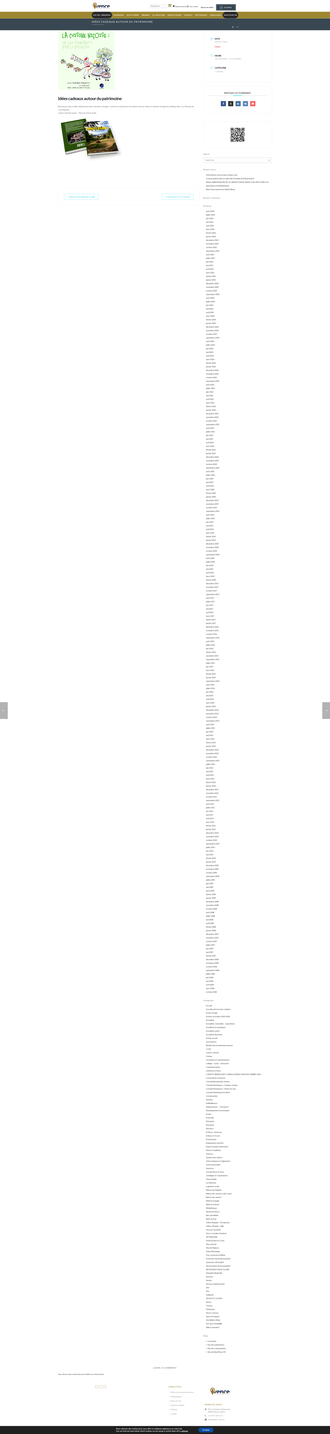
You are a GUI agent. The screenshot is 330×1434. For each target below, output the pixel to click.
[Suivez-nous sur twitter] (100, 1386)
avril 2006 (210, 985)
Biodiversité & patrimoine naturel (219, 1045)
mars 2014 (210, 703)
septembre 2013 (212, 721)
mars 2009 (210, 891)
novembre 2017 (212, 587)
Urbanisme (145, 15)
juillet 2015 (210, 663)
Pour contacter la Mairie (215, 1255)
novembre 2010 (212, 836)
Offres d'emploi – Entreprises (218, 1222)
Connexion (212, 1341)
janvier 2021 (211, 453)
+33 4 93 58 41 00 (215, 1416)
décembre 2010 (212, 833)
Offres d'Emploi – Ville (215, 1226)
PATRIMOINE (211, 1237)
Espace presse (181, 6)
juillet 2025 (210, 258)
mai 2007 (209, 952)
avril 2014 (210, 699)
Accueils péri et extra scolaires (218, 1009)
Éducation (210, 1121)
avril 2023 (210, 356)
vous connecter (74, 1374)
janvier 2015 (211, 677)
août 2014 (210, 685)
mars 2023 (210, 359)
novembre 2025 (212, 244)
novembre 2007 (212, 938)
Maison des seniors (213, 1197)
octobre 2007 (211, 941)
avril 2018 (210, 573)
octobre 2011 (211, 797)
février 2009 (211, 894)
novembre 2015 (212, 656)
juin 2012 (209, 768)
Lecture (220, 71)
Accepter (206, 1430)
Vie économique (201, 15)
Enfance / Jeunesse (214, 1132)
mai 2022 (209, 395)
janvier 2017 (211, 623)
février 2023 (211, 363)
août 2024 (210, 298)
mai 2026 (209, 222)
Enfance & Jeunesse (174, 15)
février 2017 (211, 619)
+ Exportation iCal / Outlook (177, 197)
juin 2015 (209, 666)
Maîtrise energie (212, 1201)
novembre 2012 (212, 753)
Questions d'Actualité (215, 1262)
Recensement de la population (218, 1266)
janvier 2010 (211, 862)
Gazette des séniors (214, 1157)
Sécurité (209, 1277)
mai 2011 (209, 815)
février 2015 (211, 674)
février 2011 (211, 826)
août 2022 (210, 385)
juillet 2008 (210, 916)
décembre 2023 (212, 327)
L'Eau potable (211, 1179)
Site (207, 1287)
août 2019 (210, 515)
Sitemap (174, 1409)
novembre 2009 (212, 869)
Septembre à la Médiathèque (217, 186)
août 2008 (210, 912)
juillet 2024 (210, 301)
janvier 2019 (211, 540)
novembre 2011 (212, 793)
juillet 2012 (210, 764)
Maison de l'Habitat (213, 1190)
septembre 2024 (212, 294)
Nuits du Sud (211, 1219)
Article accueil (211, 1038)
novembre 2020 (212, 460)
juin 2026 (209, 218)
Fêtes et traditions (213, 1150)
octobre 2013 (211, 717)
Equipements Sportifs (215, 1143)
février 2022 (211, 406)
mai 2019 (209, 526)
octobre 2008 (211, 909)
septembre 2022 (212, 381)
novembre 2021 (212, 417)
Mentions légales (177, 1405)
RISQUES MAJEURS (214, 1273)
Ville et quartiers (212, 1327)
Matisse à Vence (212, 1204)
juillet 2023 (210, 345)
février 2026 (211, 233)
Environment (211, 1139)
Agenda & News (215, 15)
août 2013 (210, 724)
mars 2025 (210, 272)
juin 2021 (209, 435)
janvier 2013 (211, 746)
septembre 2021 (212, 424)
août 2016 (210, 641)
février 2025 (211, 276)
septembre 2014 (212, 681)
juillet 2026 (210, 215)
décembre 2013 (212, 710)
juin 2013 (209, 732)
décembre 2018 (212, 544)
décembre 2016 (212, 627)
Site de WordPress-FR (216, 1352)
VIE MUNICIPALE (213, 1320)
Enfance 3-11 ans (213, 1136)
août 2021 (210, 428)
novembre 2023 (212, 330)
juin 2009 (209, 883)
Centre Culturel (212, 1052)
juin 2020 (209, 479)
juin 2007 (209, 948)
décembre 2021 (212, 413)
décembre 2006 (212, 959)
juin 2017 (209, 605)
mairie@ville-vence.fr (216, 1419)
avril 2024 (210, 312)
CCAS (208, 1049)
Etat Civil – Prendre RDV (102, 15)
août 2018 (210, 558)
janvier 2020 (211, 497)
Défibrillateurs (211, 1103)
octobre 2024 (211, 291)
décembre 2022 (212, 370)
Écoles (208, 1114)
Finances (209, 1154)
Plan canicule (211, 1244)
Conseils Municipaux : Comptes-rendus (222, 1085)
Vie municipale (118, 15)
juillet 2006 (210, 974)
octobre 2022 (211, 377)
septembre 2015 (212, 659)
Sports (208, 1302)
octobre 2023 (211, 334)
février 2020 (211, 493)
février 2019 (211, 536)
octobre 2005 (211, 992)
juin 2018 (209, 565)
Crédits (174, 1414)
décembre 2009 (212, 865)
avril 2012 (210, 775)
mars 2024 (210, 316)
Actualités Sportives (214, 1034)
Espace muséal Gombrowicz (217, 1146)
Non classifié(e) (212, 1215)
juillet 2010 (210, 847)
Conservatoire (212, 1096)
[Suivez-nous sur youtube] (104, 1386)
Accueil (209, 1005)
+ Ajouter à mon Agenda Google (81, 197)
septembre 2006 (212, 970)
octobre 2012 (211, 757)
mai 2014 (209, 695)
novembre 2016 (212, 630)
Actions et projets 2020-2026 (218, 1016)
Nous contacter (230, 15)
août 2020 (210, 471)
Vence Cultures (212, 1313)
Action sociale (211, 1013)
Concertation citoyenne (215, 1078)
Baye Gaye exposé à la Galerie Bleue (220, 189)
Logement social (212, 1186)
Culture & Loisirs (158, 15)
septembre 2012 (212, 760)
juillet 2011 (210, 807)
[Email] (252, 103)
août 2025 (210, 254)
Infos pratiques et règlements (218, 1161)
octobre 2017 (211, 591)
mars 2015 (210, 670)
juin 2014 (209, 692)
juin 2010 (209, 851)
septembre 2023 (212, 338)
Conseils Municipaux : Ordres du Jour (221, 1089)
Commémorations (213, 1067)
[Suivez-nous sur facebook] (96, 1386)
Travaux (209, 1306)
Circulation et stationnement (217, 1060)
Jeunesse (210, 1168)
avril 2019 (210, 529)
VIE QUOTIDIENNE (214, 1324)
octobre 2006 (211, 967)
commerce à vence (213, 1071)
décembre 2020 (212, 457)
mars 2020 (210, 489)
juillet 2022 (210, 388)
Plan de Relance (212, 1248)
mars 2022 (210, 403)
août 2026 (210, 211)
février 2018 (211, 580)
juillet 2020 (210, 475)
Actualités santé (212, 1031)
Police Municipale (213, 1251)
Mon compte (193, 6)
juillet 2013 (210, 728)
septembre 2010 (212, 844)
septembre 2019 (212, 511)
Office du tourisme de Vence (182, 1392)
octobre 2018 (211, 551)
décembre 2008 (212, 901)
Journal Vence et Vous (215, 1172)
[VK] (245, 103)
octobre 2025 (211, 247)
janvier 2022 (211, 410)
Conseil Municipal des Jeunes (218, 1081)
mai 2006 (209, 981)
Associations (211, 1042)
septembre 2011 (212, 800)
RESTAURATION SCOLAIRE (217, 1269)
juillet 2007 (210, 945)
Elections (209, 1128)
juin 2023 (209, 348)
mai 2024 (209, 309)
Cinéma (209, 1056)
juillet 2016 (210, 645)
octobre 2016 (211, 634)
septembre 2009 (212, 876)
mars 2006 (210, 988)
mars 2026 (210, 229)
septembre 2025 (212, 251)
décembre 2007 (212, 934)
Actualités (210, 1020)
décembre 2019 (212, 500)
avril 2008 (210, 923)
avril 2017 (210, 612)
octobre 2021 (211, 421)
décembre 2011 (212, 789)
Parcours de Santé (213, 1230)
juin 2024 (209, 305)
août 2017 (210, 598)
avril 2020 (210, 486)
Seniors (209, 1280)
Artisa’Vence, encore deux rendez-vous (222, 175)
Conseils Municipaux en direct (218, 1092)
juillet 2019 (210, 518)
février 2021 (211, 450)
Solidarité (188, 15)
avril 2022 (210, 399)
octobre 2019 (211, 507)
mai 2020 (209, 482)
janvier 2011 (211, 829)
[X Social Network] (230, 103)
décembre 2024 (212, 283)
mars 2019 (210, 533)
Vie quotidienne (133, 15)
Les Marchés (211, 1183)
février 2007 (211, 956)
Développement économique (217, 1110)
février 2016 (211, 652)
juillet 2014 (210, 688)
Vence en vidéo (207, 7)
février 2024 (211, 319)
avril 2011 (210, 818)
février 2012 (211, 782)
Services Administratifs (215, 1284)
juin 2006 (209, 977)
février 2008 (211, 927)
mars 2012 (210, 779)
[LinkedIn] (238, 103)
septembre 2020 (212, 468)
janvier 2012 (211, 786)
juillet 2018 (210, 562)
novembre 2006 (212, 963)
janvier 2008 (211, 930)
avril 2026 (210, 225)
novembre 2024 (212, 287)
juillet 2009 (210, 880)
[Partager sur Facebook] (223, 103)
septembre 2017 (212, 594)
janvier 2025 (211, 280)
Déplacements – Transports (217, 1107)
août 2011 (210, 804)
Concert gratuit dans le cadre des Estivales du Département (230, 178)
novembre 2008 (212, 905)
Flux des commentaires (217, 1348)
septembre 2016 (212, 638)
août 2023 (210, 341)
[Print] (233, 26)
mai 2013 (209, 735)
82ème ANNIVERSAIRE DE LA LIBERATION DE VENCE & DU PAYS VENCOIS (237, 182)
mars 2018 (210, 576)
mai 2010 (209, 854)
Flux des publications (216, 1345)
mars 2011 (210, 822)
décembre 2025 (212, 240)
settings (184, 1431)
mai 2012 (209, 771)
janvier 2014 (211, 706)
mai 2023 (209, 352)
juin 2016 (209, 648)
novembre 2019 (212, 504)
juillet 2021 (210, 432)
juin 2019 (209, 522)
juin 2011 (209, 811)
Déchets (209, 1099)
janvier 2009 (211, 898)
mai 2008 (209, 920)
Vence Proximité (212, 1316)
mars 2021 (210, 446)
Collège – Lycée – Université (217, 1063)
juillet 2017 (210, 601)
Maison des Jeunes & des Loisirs (219, 1193)
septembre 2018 (212, 554)
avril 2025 (210, 269)
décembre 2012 (212, 750)
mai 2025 (209, 265)
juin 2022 (209, 392)
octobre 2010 (211, 840)
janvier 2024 (211, 323)
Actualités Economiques (216, 1027)
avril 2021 (210, 442)
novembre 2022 (212, 374)
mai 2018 (209, 569)
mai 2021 (209, 439)
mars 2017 (210, 616)
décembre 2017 (212, 583)
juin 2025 (209, 262)
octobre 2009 (211, 873)
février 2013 (211, 742)
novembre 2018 (212, 547)
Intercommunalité (213, 1165)
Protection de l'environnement (218, 1259)
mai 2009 (209, 887)
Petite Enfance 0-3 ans (215, 1240)
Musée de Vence (213, 1212)
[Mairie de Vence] (101, 6)
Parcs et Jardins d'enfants (216, 1233)
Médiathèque (211, 1208)
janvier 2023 (211, 366)
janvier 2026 (211, 236)
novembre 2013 (212, 713)
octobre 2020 (211, 464)
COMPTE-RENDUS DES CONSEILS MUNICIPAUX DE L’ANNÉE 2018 (233, 1074)
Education (210, 1125)
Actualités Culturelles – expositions (220, 1024)
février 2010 (211, 858)
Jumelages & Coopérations (217, 1175)
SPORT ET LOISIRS (214, 1298)
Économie (210, 1118)
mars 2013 (210, 739)
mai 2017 (209, 609)
